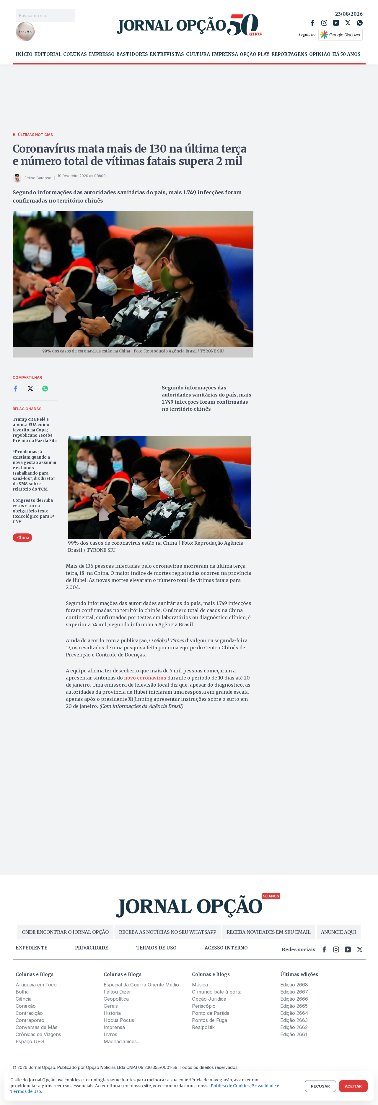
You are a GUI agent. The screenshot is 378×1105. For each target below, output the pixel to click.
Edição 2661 (293, 1034)
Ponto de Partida (210, 1013)
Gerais (111, 1006)
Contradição (29, 1013)
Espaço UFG (30, 1041)
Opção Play (254, 54)
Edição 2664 (294, 1013)
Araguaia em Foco (36, 985)
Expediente (31, 948)
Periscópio (204, 1006)
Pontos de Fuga (209, 1020)
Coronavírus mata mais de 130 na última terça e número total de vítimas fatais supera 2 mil (130, 155)
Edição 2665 (294, 1006)
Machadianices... (122, 1041)
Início (24, 54)
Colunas (75, 54)
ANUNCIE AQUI (338, 932)
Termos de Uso (25, 1091)
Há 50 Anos (346, 54)
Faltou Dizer (117, 992)
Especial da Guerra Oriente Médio (141, 985)
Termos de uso (156, 948)
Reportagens (289, 54)
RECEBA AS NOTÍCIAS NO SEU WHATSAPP (167, 932)
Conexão (26, 1006)
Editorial (47, 54)
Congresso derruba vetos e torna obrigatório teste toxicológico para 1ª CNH (33, 511)
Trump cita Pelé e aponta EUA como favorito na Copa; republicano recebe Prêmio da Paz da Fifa (35, 430)
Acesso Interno (226, 948)
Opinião (319, 54)
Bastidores (132, 54)
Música (200, 985)
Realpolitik (203, 1027)
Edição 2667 (294, 992)
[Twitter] (348, 23)
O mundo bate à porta (217, 992)
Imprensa (225, 54)
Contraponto (30, 1020)
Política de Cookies (230, 1085)
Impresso (102, 54)
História (112, 1013)
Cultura (198, 54)
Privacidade (91, 948)
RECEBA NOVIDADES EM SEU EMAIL (269, 932)
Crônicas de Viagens (38, 1034)
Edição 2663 (294, 1020)
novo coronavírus (145, 678)
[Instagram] (324, 23)
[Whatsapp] (360, 23)
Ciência (24, 999)
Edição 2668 (294, 985)
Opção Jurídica (209, 999)
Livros (110, 1034)
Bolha (22, 992)
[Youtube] (336, 23)
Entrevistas (167, 54)
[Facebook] (312, 23)
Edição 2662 (294, 1027)
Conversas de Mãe (37, 1027)
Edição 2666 (294, 999)
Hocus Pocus (119, 1020)
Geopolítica (116, 999)
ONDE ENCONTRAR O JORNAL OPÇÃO (65, 932)
